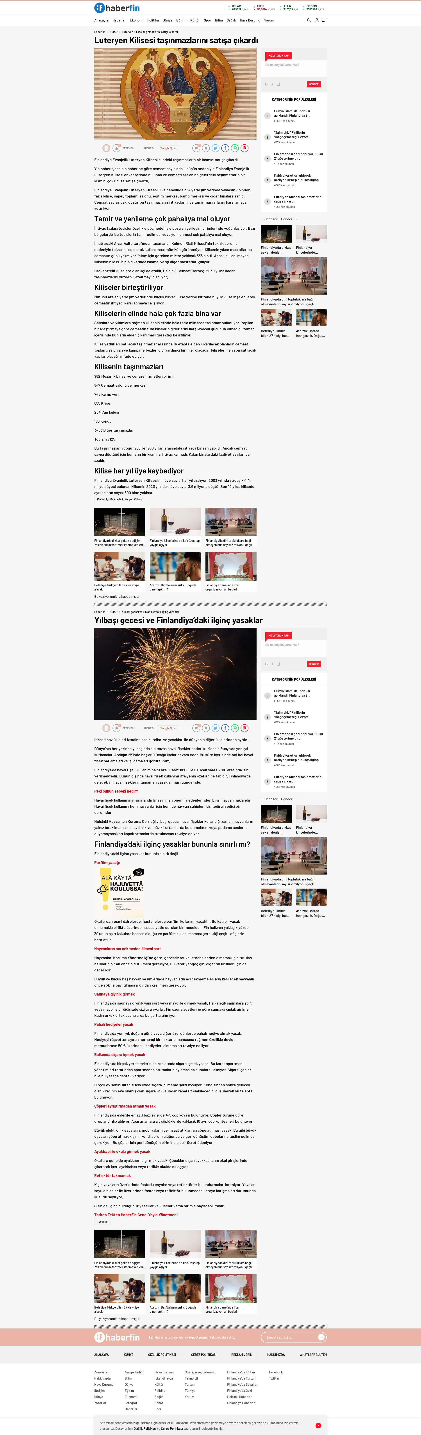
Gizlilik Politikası (145, 1428)
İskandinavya (164, 1378)
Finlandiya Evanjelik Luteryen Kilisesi (120, 499)
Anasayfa (101, 20)
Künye (128, 1355)
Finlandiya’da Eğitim (241, 1372)
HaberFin (99, 32)
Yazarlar (100, 1403)
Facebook (276, 1372)
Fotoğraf (131, 1403)
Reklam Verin (241, 1355)
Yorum (269, 20)
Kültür (195, 20)
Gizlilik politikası (162, 1355)
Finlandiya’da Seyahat (242, 1384)
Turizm (189, 1384)
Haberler (119, 20)
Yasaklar (102, 1221)
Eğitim (181, 20)
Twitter (274, 1378)
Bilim (219, 20)
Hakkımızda (276, 1355)
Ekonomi (136, 20)
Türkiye (190, 1390)
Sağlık (231, 20)
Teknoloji (191, 1378)
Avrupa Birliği (134, 1372)
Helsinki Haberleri (239, 1397)
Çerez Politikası (203, 1355)
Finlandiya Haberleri (241, 1403)
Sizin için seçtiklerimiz (200, 1372)
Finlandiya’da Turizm (241, 1378)
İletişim (99, 1390)
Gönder (314, 84)
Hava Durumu (250, 20)
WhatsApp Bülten (313, 1355)
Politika (153, 20)
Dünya (167, 20)
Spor (207, 20)
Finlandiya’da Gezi (239, 1390)
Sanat (159, 1403)
